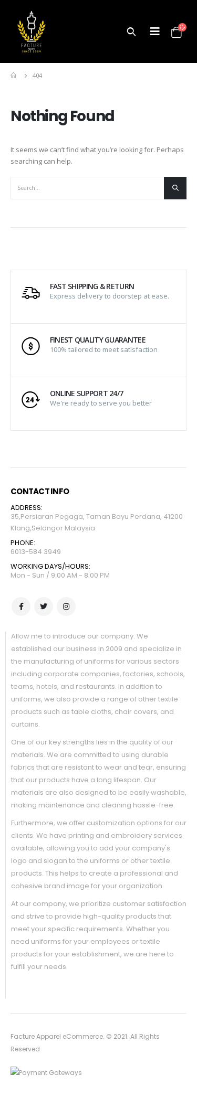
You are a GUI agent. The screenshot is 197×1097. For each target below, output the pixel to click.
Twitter (43, 606)
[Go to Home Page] (14, 75)
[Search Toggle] (131, 31)
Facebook (21, 606)
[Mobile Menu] (155, 31)
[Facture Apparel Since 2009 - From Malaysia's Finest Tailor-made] (32, 31)
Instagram (66, 606)
